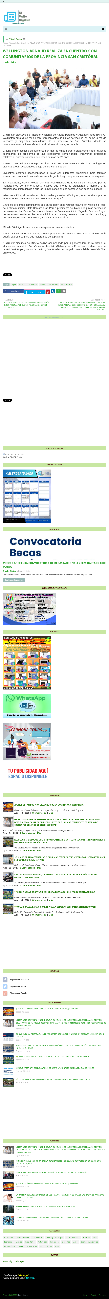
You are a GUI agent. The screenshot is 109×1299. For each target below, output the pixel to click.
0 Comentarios (39, 813)
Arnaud (22, 284)
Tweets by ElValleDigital (14, 1261)
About (93, 1295)
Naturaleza (42, 1242)
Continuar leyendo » (14, 580)
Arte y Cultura (9, 1246)
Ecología (86, 1237)
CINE (57, 1246)
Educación (54, 1242)
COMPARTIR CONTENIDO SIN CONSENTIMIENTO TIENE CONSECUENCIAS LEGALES (52, 1217)
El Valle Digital (15, 39)
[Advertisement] (54, 422)
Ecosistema (29, 1242)
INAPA (42, 284)
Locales (19, 1242)
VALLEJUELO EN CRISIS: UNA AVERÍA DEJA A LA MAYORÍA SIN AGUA (45, 1206)
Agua (14, 284)
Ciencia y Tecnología (54, 1237)
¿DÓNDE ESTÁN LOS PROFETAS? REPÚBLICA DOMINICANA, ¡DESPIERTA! (49, 804)
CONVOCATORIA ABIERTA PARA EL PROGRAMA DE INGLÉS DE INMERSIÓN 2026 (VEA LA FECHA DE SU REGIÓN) (60, 1035)
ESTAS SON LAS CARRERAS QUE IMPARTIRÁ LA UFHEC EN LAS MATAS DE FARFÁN (51, 1172)
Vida (95, 1237)
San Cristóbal (22, 43)
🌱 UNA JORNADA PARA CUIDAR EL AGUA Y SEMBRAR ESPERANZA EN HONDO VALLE (55, 906)
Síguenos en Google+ (5, 993)
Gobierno (33, 284)
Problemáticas (46, 1246)
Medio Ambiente (72, 1237)
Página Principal (9, 43)
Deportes (66, 1242)
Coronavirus (38, 1237)
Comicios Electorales (89, 1242)
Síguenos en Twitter (5, 986)
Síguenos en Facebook (5, 979)
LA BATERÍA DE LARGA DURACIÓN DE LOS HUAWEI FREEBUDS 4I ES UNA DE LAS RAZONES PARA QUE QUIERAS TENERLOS (60, 1196)
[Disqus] (54, 360)
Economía (8, 1242)
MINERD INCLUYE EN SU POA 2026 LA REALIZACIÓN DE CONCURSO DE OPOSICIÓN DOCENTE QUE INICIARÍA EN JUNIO (58, 1046)
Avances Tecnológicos (28, 1246)
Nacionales (53, 284)
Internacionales (23, 1237)
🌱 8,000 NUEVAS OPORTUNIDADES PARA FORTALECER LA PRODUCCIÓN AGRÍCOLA (54, 892)
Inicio (85, 1295)
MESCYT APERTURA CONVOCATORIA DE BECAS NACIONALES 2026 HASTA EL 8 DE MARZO (54, 564)
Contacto (102, 1295)
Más (51, 813)
